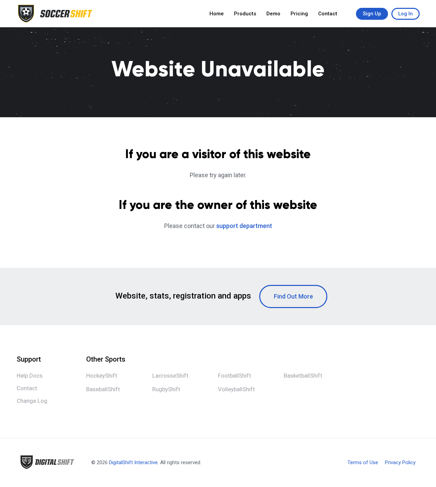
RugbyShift (166, 389)
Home (216, 14)
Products (245, 14)
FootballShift (234, 375)
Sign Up (372, 14)
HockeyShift (101, 375)
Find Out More (293, 296)
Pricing (299, 14)
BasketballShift (303, 375)
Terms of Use (362, 462)
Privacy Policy (400, 462)
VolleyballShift (236, 389)
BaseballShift (103, 389)
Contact (327, 14)
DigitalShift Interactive (133, 462)
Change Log (32, 400)
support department (244, 225)
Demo (273, 14)
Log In (405, 14)
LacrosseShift (170, 375)
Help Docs (30, 375)
